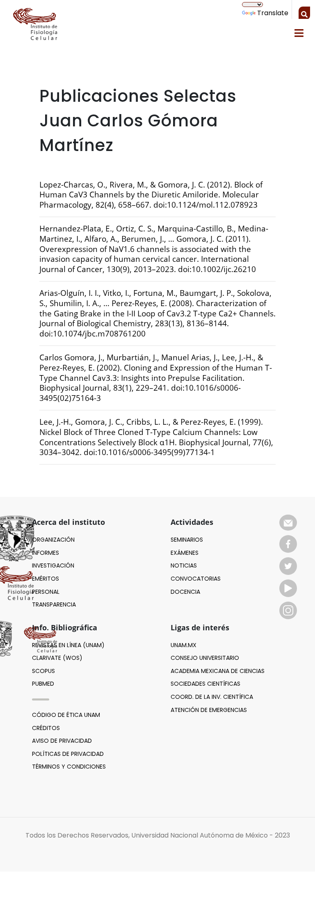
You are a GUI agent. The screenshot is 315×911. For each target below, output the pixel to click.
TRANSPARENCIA (54, 604)
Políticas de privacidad (68, 754)
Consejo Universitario (205, 658)
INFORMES (45, 553)
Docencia (185, 592)
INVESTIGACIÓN (53, 565)
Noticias (184, 565)
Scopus (43, 671)
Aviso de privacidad (62, 741)
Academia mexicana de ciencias (218, 671)
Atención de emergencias (209, 710)
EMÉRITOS (45, 579)
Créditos (46, 728)
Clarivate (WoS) (57, 658)
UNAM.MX (183, 645)
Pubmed (43, 684)
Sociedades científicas (205, 684)
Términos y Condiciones (69, 766)
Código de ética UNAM (66, 715)
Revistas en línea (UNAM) (68, 645)
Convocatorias (196, 579)
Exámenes (185, 553)
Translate (272, 13)
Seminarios (187, 540)
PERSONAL (45, 592)
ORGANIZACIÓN (53, 540)
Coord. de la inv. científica (212, 697)
